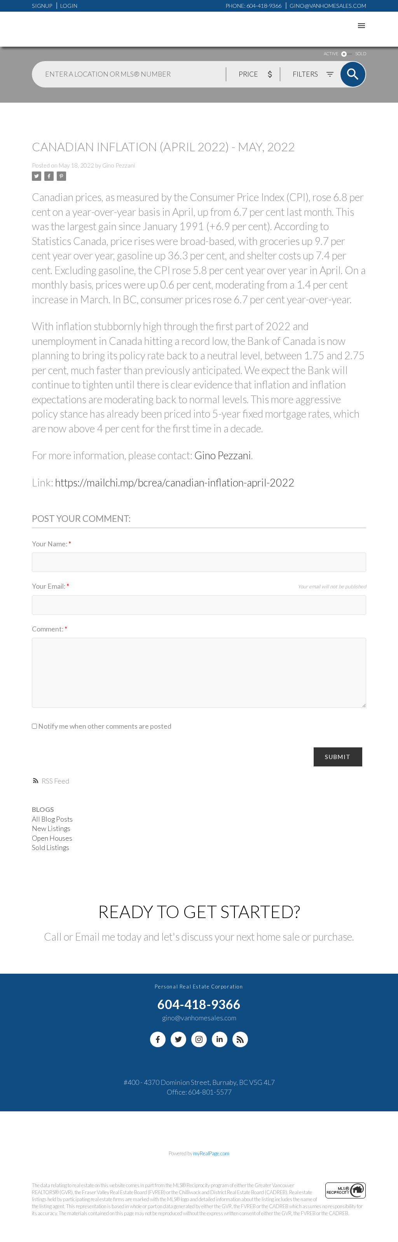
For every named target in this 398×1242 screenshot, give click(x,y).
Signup (42, 5)
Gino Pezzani (222, 455)
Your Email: (49, 586)
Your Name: (50, 544)
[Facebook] (158, 1039)
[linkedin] (219, 1039)
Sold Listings (50, 847)
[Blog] (240, 1039)
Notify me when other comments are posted (104, 726)
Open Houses (52, 838)
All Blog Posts (52, 819)
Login (68, 5)
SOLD (360, 53)
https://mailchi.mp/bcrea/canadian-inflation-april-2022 (175, 482)
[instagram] (199, 1039)
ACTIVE (331, 53)
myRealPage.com (211, 1153)
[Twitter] (178, 1039)
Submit (338, 756)
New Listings (51, 828)
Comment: (48, 629)
